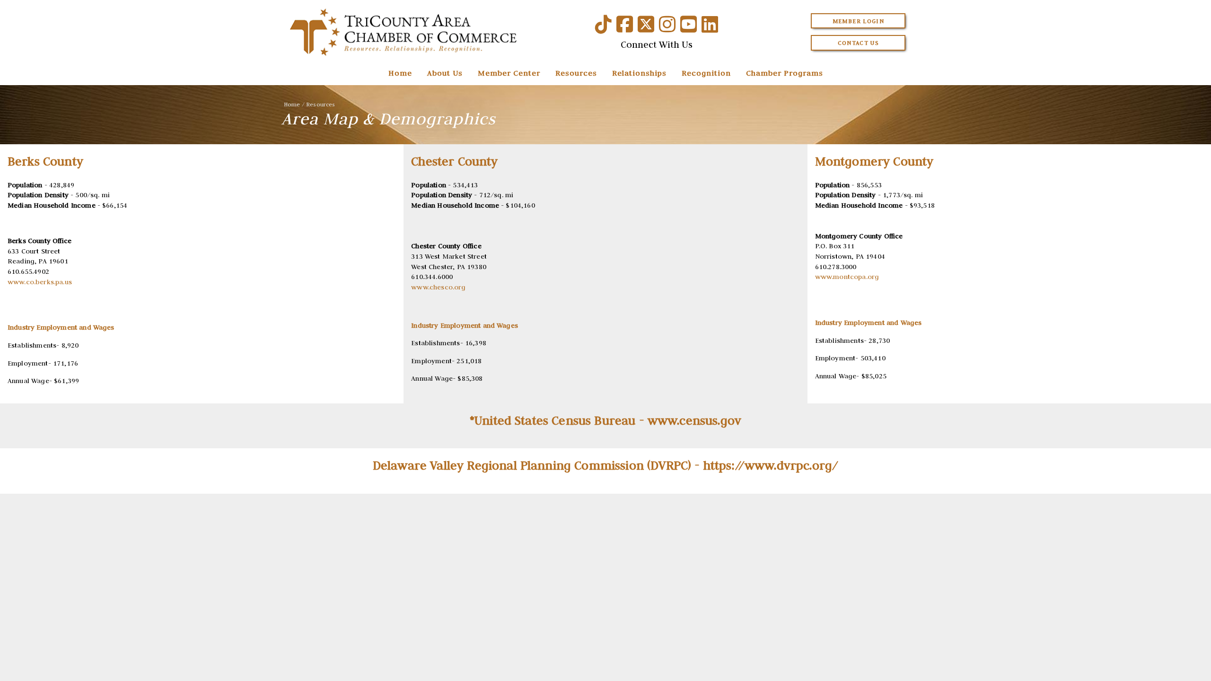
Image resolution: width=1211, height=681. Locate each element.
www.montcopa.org (847, 276)
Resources (576, 73)
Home (400, 73)
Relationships (639, 73)
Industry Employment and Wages (464, 325)
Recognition (706, 73)
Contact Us (858, 42)
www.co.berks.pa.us (40, 282)
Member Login (858, 21)
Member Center (509, 73)
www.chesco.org (438, 287)
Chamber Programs (784, 73)
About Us (445, 73)
